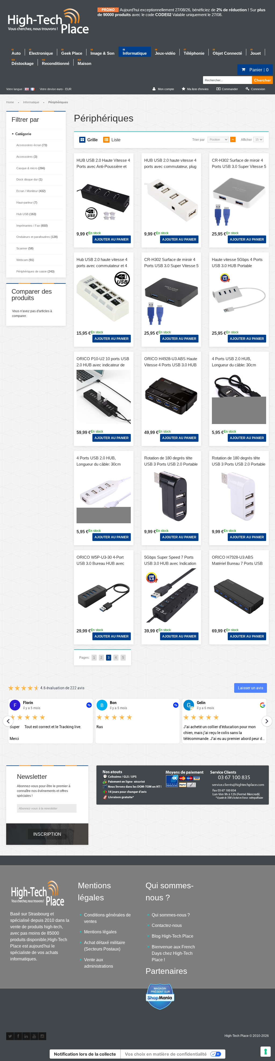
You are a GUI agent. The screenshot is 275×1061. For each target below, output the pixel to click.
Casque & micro (26, 168)
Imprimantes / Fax (28, 225)
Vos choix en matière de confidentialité (166, 1054)
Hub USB (22, 214)
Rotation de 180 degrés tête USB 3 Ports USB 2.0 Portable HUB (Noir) (171, 464)
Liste (116, 140)
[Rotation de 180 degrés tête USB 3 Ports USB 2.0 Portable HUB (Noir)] (171, 496)
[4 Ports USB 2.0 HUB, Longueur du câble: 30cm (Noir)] (239, 397)
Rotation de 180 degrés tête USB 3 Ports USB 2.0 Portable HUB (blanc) (238, 464)
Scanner (21, 248)
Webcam (22, 259)
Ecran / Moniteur (27, 191)
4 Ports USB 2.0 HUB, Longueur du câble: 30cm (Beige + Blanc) (99, 464)
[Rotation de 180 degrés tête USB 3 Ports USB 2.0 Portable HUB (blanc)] (239, 496)
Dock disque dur (27, 179)
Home (10, 102)
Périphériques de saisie (31, 271)
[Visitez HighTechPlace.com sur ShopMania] (160, 986)
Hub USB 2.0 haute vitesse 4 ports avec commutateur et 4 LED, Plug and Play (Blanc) (102, 265)
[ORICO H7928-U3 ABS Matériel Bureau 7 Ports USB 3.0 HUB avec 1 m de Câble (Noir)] (239, 595)
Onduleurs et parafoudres (33, 236)
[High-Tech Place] (51, 21)
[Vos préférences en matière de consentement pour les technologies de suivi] (265, 1052)
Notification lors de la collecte (85, 1054)
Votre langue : (15, 89)
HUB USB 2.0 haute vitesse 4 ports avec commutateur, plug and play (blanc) (170, 166)
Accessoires (24, 156)
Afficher (246, 140)
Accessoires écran (28, 145)
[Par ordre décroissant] (233, 139)
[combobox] (227, 79)
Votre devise (48, 89)
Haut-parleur (24, 202)
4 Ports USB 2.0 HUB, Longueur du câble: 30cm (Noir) (234, 364)
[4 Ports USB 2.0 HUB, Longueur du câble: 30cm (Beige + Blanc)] (104, 496)
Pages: (84, 658)
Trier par (198, 140)
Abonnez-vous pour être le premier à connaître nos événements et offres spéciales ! (43, 791)
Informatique (31, 102)
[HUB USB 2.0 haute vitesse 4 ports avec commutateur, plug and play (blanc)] (171, 198)
